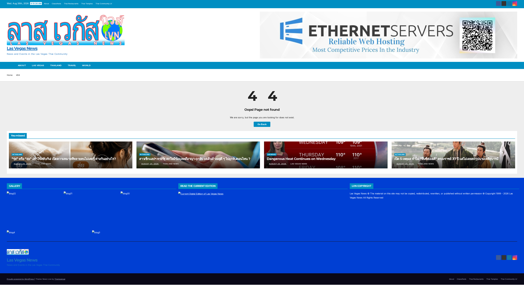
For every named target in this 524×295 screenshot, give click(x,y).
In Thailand (17, 154)
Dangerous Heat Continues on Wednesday (301, 159)
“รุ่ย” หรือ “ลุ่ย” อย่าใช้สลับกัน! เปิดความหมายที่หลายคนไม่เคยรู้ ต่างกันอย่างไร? (64, 159)
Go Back (262, 124)
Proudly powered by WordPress (20, 279)
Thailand (56, 65)
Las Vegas (38, 65)
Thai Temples (87, 3)
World (86, 65)
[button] (515, 65)
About (46, 3)
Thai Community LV (104, 3)
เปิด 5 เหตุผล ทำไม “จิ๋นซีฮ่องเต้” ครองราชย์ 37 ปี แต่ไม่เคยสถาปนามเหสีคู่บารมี (446, 159)
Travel (72, 65)
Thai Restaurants (71, 3)
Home (10, 75)
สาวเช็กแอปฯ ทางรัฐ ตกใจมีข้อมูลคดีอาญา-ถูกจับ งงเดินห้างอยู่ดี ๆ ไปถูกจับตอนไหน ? (194, 159)
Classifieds (56, 3)
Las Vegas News (22, 48)
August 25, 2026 (23, 164)
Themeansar (59, 279)
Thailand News (43, 164)
